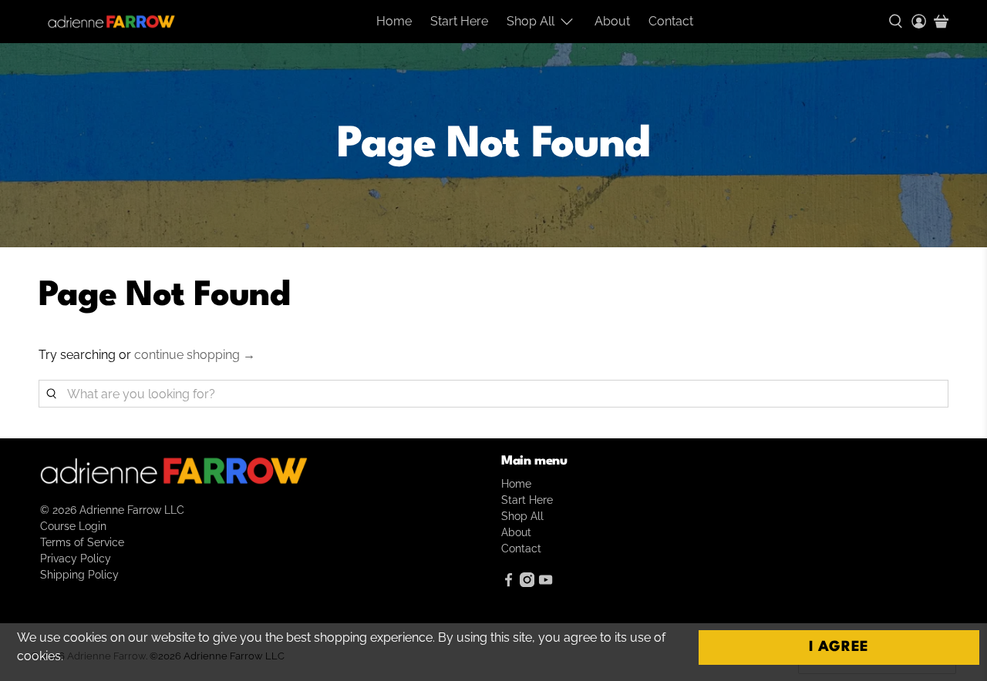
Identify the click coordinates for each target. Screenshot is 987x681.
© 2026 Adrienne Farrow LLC (112, 510)
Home (394, 21)
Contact (670, 21)
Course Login (73, 526)
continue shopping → (194, 354)
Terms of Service (82, 542)
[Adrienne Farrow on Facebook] (508, 583)
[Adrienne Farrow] (111, 21)
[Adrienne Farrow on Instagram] (527, 583)
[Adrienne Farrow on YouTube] (545, 583)
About (612, 21)
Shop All (530, 21)
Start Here (459, 21)
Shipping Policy (79, 575)
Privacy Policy (75, 558)
